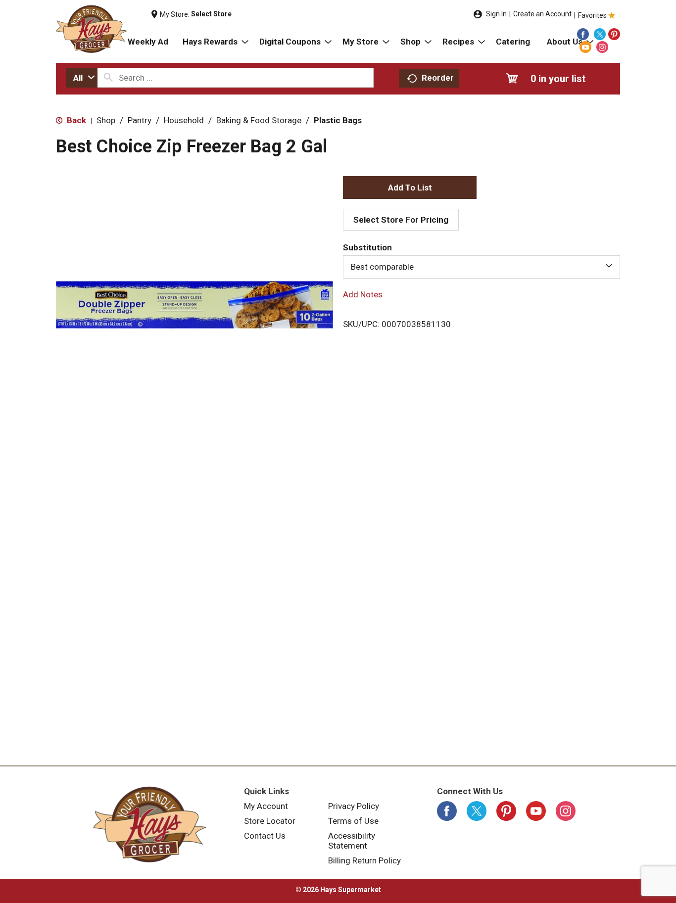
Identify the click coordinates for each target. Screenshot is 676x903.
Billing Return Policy (364, 860)
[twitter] (600, 34)
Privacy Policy (353, 806)
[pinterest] (614, 34)
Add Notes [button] (363, 294)
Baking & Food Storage (258, 120)
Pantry (139, 120)
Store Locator (269, 821)
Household (184, 120)
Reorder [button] (438, 78)
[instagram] (602, 47)
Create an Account (542, 14)
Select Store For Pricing (400, 220)
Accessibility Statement (351, 841)
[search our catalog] (108, 78)
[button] (410, 187)
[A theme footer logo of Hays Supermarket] (150, 824)
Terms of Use (353, 821)
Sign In (496, 14)
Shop (106, 120)
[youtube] (585, 47)
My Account (266, 806)
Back (75, 120)
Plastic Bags (338, 120)
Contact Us (265, 836)
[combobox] (81, 78)
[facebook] (583, 34)
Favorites (592, 15)
